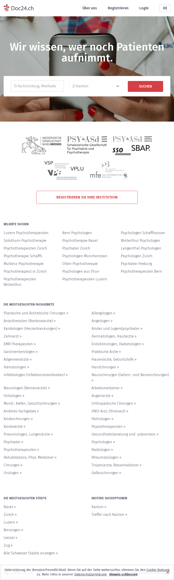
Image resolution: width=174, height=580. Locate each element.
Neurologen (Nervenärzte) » (27, 388)
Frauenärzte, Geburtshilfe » (114, 359)
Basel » (10, 507)
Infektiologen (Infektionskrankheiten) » (36, 375)
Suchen (145, 86)
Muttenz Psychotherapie (24, 264)
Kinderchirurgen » (18, 419)
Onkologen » (14, 396)
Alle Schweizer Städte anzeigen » (31, 553)
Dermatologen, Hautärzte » (114, 336)
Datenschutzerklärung (90, 574)
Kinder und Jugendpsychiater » (117, 328)
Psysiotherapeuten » (109, 426)
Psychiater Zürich (76, 248)
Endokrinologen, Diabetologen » (118, 344)
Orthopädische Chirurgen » (114, 403)
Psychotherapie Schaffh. (23, 256)
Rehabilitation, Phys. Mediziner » (30, 457)
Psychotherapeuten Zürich (25, 248)
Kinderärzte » (15, 426)
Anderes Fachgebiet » (21, 411)
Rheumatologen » (106, 457)
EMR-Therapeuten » (20, 344)
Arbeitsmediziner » (107, 388)
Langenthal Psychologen (141, 248)
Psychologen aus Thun (80, 271)
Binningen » (13, 530)
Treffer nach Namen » (109, 514)
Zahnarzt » (13, 336)
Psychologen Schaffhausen (143, 233)
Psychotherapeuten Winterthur (20, 282)
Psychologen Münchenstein (84, 256)
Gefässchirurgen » (106, 473)
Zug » (8, 545)
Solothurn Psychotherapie (25, 240)
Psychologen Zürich (136, 256)
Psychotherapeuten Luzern (84, 279)
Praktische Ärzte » (106, 352)
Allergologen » (103, 313)
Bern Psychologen (77, 233)
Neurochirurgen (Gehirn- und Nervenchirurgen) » (130, 377)
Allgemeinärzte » (18, 359)
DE (165, 8)
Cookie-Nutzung (158, 570)
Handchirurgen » (105, 367)
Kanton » (99, 507)
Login (144, 8)
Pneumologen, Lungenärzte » (28, 434)
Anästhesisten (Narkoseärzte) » (30, 321)
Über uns (89, 8)
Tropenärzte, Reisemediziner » (117, 465)
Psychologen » (103, 442)
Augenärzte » (103, 396)
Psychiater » (13, 442)
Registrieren (118, 8)
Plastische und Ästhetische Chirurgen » (36, 313)
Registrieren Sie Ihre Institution (87, 197)
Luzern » (11, 522)
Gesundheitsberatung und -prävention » (125, 434)
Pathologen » (103, 419)
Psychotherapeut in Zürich (25, 271)
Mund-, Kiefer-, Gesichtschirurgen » (32, 403)
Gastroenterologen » (21, 352)
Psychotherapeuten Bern (141, 271)
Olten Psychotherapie (80, 264)
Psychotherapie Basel (80, 240)
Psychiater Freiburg (136, 264)
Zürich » (10, 514)
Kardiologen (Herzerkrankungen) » (32, 328)
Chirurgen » (13, 465)
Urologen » (13, 473)
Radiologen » (102, 450)
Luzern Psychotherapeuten (26, 233)
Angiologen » (102, 321)
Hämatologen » (16, 367)
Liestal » (10, 538)
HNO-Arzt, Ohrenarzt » (110, 411)
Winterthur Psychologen (140, 240)
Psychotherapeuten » (21, 450)
